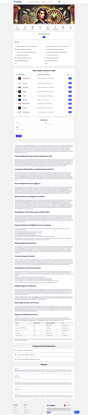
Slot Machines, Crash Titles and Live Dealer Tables (26, 52)
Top (76, 411)
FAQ (16, 63)
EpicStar (25, 83)
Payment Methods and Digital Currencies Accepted (56, 52)
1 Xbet (24, 96)
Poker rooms (49, 1)
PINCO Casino (26, 103)
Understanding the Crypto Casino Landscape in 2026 (27, 46)
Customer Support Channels (52, 55)
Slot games (38, 1)
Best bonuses (43, 1)
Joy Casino (25, 87)
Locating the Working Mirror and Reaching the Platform (57, 46)
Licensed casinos (31, 1)
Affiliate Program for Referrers (52, 57)
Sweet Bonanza (27, 412)
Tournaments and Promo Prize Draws (24, 57)
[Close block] (73, 42)
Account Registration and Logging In (24, 49)
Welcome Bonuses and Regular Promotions (54, 49)
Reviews (46, 63)
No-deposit (15, 410)
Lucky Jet (26, 410)
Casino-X (25, 108)
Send (19, 136)
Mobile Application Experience (23, 55)
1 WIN (24, 91)
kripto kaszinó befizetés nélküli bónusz (48, 298)
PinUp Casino (26, 112)
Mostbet (25, 99)
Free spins (15, 412)
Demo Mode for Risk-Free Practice (21, 60)
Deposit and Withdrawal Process (51, 60)
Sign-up (14, 407)
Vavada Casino (26, 78)
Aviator (25, 407)
